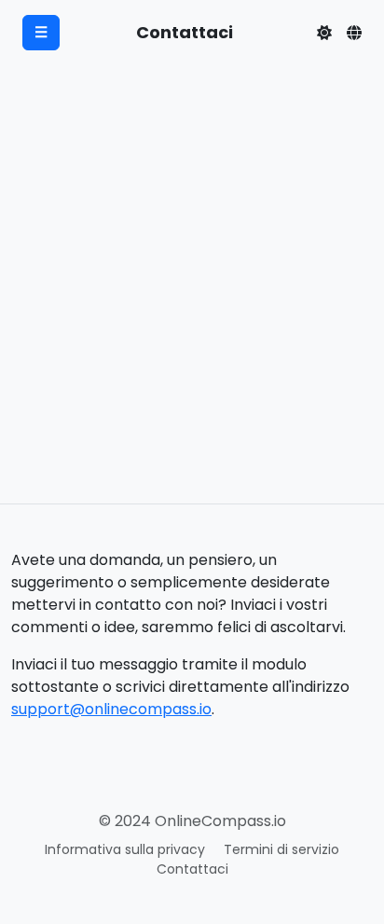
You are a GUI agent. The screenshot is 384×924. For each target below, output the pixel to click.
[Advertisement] (192, 302)
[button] (324, 33)
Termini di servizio (281, 849)
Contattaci (192, 869)
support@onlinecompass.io (111, 709)
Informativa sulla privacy (125, 849)
